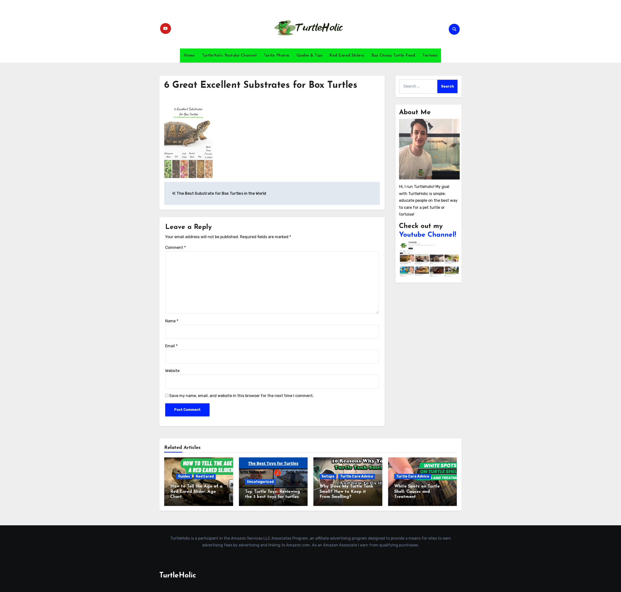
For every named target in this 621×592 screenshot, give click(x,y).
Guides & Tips (309, 55)
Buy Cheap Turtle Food (393, 55)
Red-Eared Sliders (346, 55)
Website (172, 370)
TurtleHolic (177, 575)
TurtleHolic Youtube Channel (229, 55)
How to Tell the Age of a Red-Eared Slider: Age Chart (196, 491)
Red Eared (205, 476)
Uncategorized (260, 482)
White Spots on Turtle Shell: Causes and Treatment (417, 491)
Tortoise (429, 55)
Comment (175, 247)
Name (171, 321)
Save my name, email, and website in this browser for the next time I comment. (241, 395)
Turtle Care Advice (356, 476)
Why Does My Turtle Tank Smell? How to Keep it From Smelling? (346, 491)
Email (171, 346)
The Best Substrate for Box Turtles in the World (221, 193)
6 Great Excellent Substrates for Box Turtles (260, 85)
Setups (327, 476)
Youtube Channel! (427, 235)
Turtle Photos (276, 55)
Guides (184, 476)
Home (189, 55)
